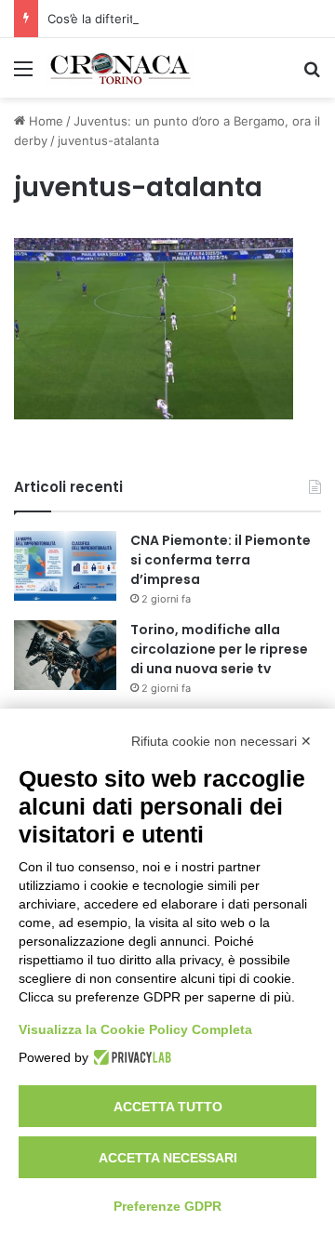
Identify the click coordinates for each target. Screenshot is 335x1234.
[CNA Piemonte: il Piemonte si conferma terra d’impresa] (65, 566)
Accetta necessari (168, 1157)
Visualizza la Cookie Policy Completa (135, 1029)
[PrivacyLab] (129, 1057)
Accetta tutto (168, 1106)
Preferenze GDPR (167, 1206)
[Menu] (23, 75)
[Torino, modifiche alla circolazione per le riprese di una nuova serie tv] (65, 655)
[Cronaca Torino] (121, 68)
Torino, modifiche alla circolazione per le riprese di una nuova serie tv (219, 649)
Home (44, 120)
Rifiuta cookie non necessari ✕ (221, 741)
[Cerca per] (311, 75)
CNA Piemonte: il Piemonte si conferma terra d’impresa (220, 560)
